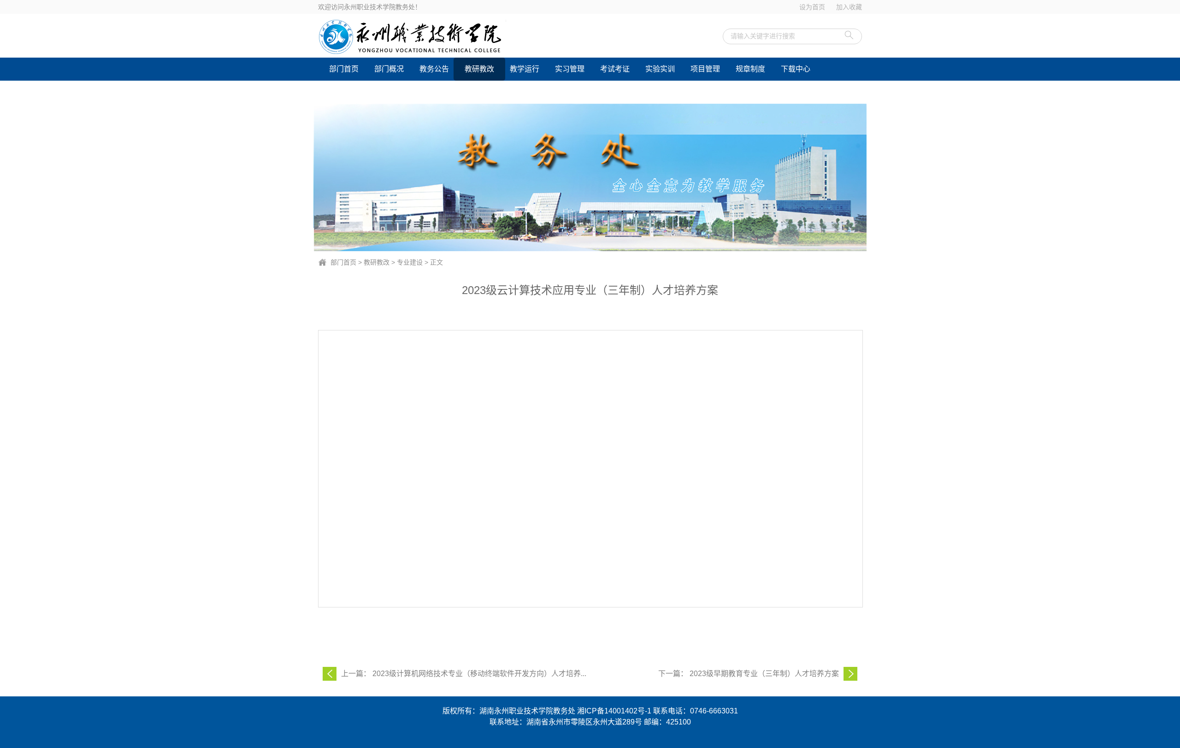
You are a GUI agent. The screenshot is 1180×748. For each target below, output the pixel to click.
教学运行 (524, 69)
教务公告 (434, 69)
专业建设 (410, 262)
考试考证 (615, 69)
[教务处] (446, 36)
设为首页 (812, 7)
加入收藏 (849, 7)
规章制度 (750, 69)
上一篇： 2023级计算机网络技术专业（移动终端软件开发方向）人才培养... (463, 673)
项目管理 (705, 69)
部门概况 (389, 69)
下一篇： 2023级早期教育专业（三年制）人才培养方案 (748, 673)
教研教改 (479, 69)
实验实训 (660, 69)
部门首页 (344, 69)
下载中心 (795, 69)
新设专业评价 (351, 92)
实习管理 (569, 69)
